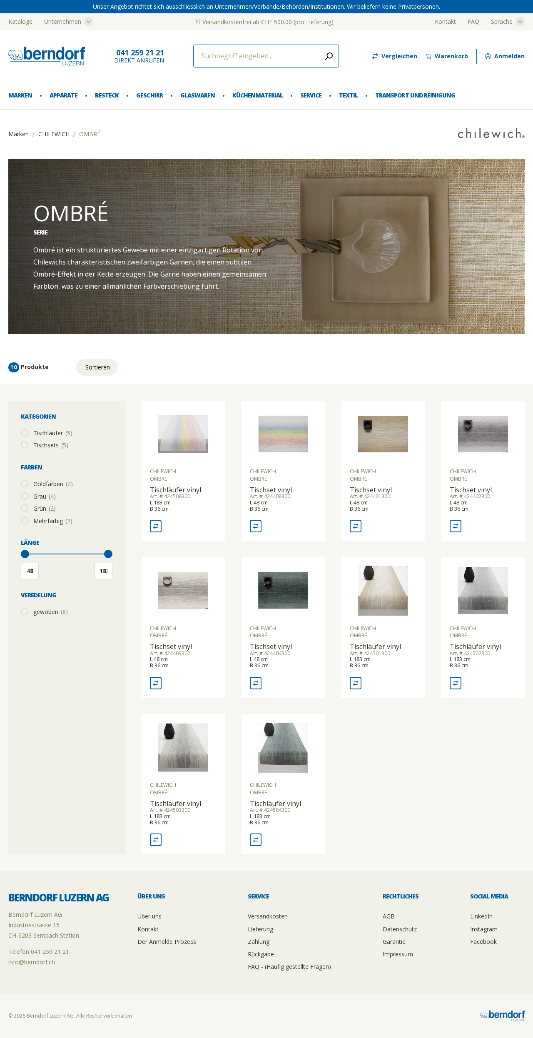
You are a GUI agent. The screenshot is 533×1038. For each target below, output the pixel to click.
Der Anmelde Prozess (166, 942)
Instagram (484, 929)
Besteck (107, 95)
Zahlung (258, 942)
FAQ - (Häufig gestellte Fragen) (289, 967)
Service (310, 95)
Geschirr (149, 95)
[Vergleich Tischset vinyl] (256, 526)
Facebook (483, 942)
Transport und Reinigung (415, 95)
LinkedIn (481, 916)
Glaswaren (197, 95)
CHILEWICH (54, 134)
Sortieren (97, 367)
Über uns (149, 916)
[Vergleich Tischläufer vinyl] (156, 526)
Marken (20, 95)
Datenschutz (400, 929)
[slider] (25, 554)
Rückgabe (261, 954)
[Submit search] (329, 56)
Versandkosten (268, 916)
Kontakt (445, 21)
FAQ (473, 21)
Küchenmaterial (257, 95)
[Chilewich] (491, 134)
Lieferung (260, 929)
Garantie (394, 942)
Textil (348, 95)
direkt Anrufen (139, 56)
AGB (389, 916)
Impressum (398, 954)
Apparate (63, 95)
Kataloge (20, 21)
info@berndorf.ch (31, 962)
